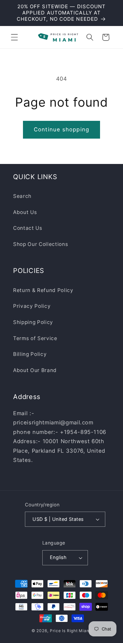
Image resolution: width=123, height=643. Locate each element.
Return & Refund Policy (43, 290)
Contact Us (27, 228)
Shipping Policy (33, 322)
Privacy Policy (32, 306)
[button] (14, 37)
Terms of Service (35, 338)
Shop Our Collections (40, 244)
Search (22, 196)
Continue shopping (61, 129)
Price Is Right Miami (71, 630)
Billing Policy (30, 354)
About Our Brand (35, 370)
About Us (25, 212)
